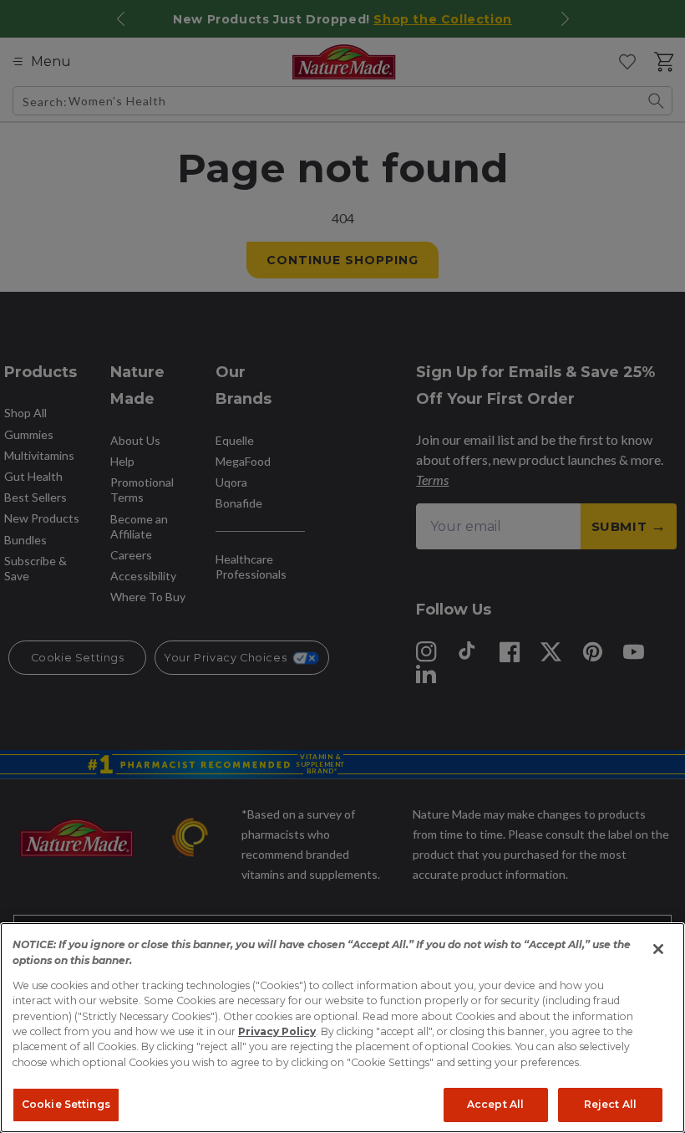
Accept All (495, 1104)
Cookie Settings (66, 1104)
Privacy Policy (277, 1031)
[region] (342, 1027)
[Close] (658, 949)
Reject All (610, 1104)
